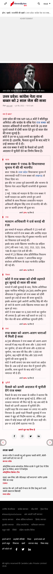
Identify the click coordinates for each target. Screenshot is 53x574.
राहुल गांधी (6, 530)
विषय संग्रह (44, 543)
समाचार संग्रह (33, 543)
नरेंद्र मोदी (34, 509)
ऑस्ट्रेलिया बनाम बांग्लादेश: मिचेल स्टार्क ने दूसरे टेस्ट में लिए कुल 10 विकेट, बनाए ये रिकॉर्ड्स (26, 468)
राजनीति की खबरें (18, 13)
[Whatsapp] (22, 436)
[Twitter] (30, 436)
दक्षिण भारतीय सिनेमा (27, 530)
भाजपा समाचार (7, 519)
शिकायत (16, 543)
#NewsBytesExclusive (11, 514)
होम (3, 13)
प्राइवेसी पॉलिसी (19, 539)
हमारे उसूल (6, 543)
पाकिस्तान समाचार (38, 524)
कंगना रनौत (7, 461)
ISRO (5, 483)
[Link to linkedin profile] (29, 549)
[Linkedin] (38, 436)
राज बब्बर (41, 122)
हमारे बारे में (6, 539)
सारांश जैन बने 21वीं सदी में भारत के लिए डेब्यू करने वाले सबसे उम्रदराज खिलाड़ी (24, 490)
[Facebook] (14, 436)
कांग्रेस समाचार (23, 509)
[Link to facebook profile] (16, 549)
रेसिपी (14, 530)
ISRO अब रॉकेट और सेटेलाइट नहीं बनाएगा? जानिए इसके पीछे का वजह (25, 479)
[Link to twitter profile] (23, 549)
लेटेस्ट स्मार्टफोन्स (22, 524)
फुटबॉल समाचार (8, 524)
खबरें (8, 13)
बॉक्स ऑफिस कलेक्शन (24, 519)
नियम (29, 539)
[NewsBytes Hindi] (18, 4)
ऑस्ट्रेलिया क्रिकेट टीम (11, 472)
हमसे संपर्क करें (39, 539)
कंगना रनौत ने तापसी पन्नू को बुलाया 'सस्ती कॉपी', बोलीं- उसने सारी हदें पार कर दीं (24, 457)
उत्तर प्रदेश (23, 172)
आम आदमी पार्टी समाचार (33, 514)
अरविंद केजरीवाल (8, 509)
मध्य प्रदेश (6, 494)
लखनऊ (39, 175)
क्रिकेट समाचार (40, 519)
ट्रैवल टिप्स (44, 509)
